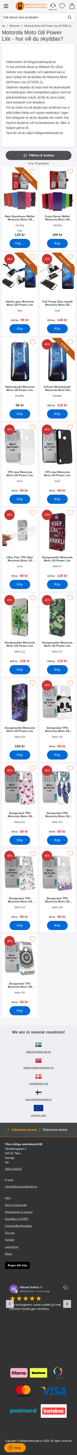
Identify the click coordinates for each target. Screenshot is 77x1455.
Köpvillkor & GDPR (16, 1218)
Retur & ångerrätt (16, 1205)
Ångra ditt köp (17, 1265)
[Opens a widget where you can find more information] (15, 1448)
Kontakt (9, 1239)
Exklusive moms (55, 1130)
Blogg (8, 1253)
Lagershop (11, 1246)
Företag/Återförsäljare (18, 1225)
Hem (8, 1198)
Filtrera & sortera (41, 155)
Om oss (10, 1232)
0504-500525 (13, 1169)
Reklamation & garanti (19, 1212)
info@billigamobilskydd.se (21, 1186)
